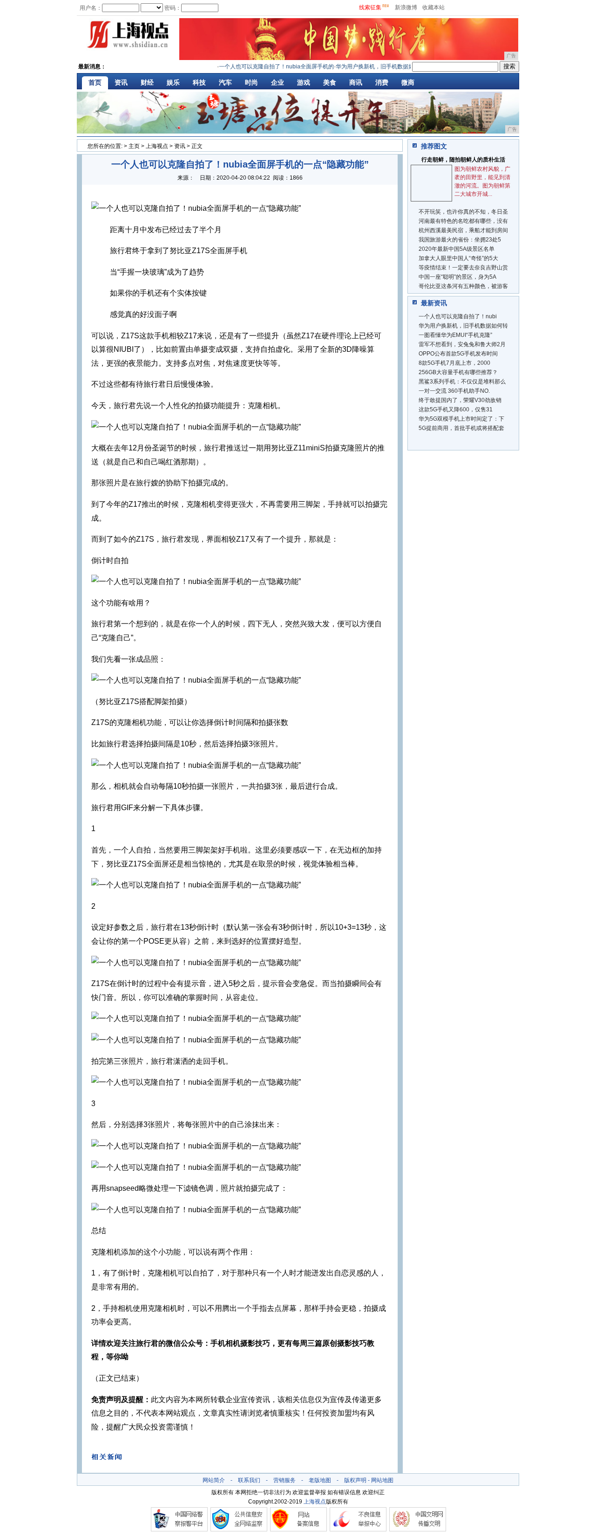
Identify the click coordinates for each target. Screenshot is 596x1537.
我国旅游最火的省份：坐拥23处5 (460, 239)
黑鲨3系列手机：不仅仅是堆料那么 (462, 381)
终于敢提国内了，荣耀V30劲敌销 (460, 400)
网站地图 (382, 1480)
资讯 (121, 82)
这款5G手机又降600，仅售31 (456, 409)
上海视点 (157, 146)
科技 (199, 82)
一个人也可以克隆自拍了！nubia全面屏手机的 (263, 66)
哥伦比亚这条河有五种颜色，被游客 (463, 286)
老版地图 (320, 1480)
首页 (95, 82)
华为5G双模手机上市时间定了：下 (461, 419)
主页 (134, 146)
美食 (329, 82)
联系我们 (249, 1480)
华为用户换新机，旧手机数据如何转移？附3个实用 (386, 66)
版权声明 (355, 1480)
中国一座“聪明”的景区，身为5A (457, 277)
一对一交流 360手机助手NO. (454, 391)
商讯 (355, 82)
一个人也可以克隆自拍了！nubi (458, 316)
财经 (147, 82)
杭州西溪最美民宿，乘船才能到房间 (463, 230)
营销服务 (284, 1480)
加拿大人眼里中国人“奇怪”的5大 (458, 258)
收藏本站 (433, 7)
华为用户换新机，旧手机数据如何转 (463, 325)
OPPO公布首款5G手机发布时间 (458, 353)
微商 (407, 82)
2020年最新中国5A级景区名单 (456, 249)
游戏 (303, 82)
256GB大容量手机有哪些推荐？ (458, 372)
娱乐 (173, 82)
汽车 (225, 82)
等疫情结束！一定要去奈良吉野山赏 (463, 267)
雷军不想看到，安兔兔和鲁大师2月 (462, 344)
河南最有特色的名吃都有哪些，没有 (463, 221)
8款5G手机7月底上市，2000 (454, 363)
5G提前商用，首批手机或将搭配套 (461, 428)
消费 (381, 82)
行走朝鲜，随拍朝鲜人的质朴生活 (463, 159)
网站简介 (214, 1480)
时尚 (251, 82)
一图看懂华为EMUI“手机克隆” (455, 335)
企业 (277, 82)
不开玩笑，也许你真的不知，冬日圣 (463, 211)
